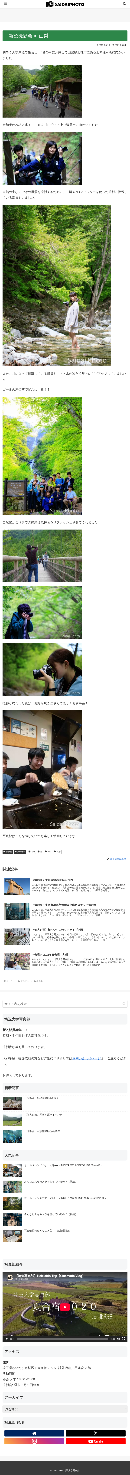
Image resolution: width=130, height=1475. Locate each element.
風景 (59, 851)
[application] (65, 1307)
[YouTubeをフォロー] (96, 1441)
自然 (49, 851)
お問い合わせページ (86, 1058)
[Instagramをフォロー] (34, 1441)
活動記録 (21, 851)
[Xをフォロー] (96, 1433)
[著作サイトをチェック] (34, 1433)
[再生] (6, 1338)
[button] (124, 1004)
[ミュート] (118, 1338)
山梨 (33, 851)
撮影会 (9, 851)
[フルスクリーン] (123, 1338)
